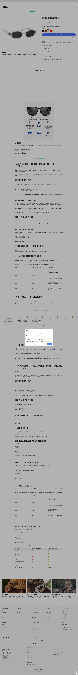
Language (41, 339)
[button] (51, 331)
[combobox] (30, 341)
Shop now (49, 344)
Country (28, 339)
